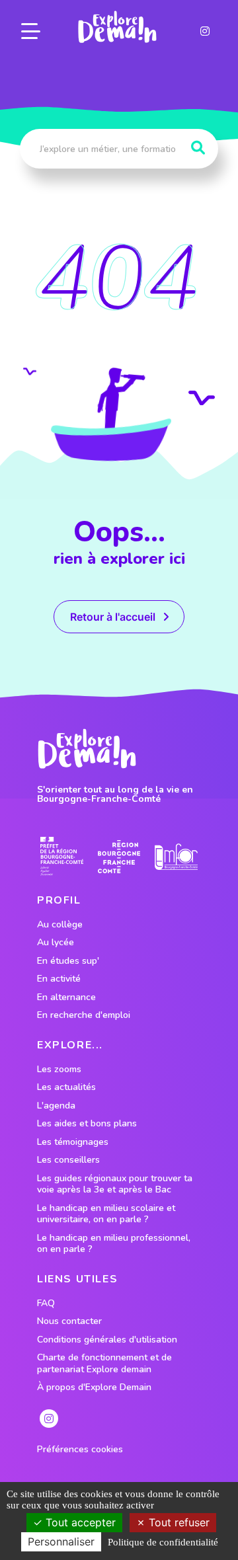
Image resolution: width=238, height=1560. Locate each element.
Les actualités (66, 1087)
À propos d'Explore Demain (94, 1387)
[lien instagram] (205, 31)
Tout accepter (79, 1522)
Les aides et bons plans (87, 1124)
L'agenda (56, 1106)
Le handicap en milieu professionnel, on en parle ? (113, 1243)
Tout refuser (177, 1522)
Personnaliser (61, 1541)
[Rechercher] (198, 148)
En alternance (66, 997)
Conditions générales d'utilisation (107, 1340)
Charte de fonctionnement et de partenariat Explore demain (104, 1363)
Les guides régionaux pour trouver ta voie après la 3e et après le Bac (114, 1184)
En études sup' (68, 961)
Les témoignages (72, 1142)
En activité (59, 979)
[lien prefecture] (61, 856)
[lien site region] (119, 856)
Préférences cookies (80, 1450)
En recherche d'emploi (83, 1015)
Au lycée (55, 943)
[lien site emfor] (176, 857)
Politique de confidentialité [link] (163, 1542)
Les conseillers (68, 1160)
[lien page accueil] (117, 27)
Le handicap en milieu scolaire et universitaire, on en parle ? (106, 1214)
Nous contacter (69, 1321)
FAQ (46, 1303)
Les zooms (59, 1069)
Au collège (60, 925)
